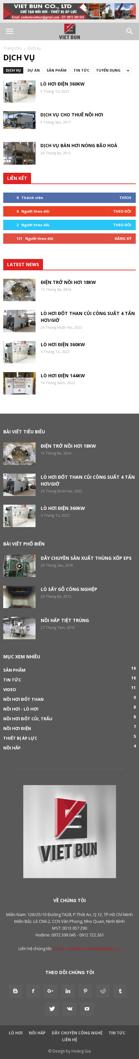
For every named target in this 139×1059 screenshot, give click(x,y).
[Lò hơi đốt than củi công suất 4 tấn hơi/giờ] (19, 321)
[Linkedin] (67, 991)
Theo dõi (122, 211)
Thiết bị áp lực (20, 738)
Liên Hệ (69, 1039)
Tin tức (81, 70)
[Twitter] (52, 1009)
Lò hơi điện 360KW (62, 84)
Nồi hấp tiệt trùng (65, 620)
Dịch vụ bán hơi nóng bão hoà (78, 145)
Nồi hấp (12, 748)
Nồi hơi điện (17, 728)
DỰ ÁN (33, 70)
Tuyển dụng (108, 70)
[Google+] (50, 991)
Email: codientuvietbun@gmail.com (87, 948)
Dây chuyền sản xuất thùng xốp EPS (86, 558)
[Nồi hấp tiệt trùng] (19, 628)
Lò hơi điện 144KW (63, 375)
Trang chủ (12, 48)
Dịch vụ (13, 70)
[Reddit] (102, 991)
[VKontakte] (69, 1009)
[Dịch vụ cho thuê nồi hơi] (19, 120)
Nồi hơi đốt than (23, 699)
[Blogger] (15, 991)
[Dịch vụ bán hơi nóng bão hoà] (19, 153)
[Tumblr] (120, 991)
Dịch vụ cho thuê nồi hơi (71, 115)
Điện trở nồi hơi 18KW (68, 282)
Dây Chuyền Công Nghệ (77, 1033)
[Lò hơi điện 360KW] (19, 91)
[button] (130, 31)
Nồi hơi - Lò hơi (20, 709)
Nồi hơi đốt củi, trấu (27, 719)
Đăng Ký (123, 238)
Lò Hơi (16, 1033)
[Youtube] (86, 1009)
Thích (125, 197)
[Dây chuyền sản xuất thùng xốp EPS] (19, 566)
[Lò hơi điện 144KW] (19, 383)
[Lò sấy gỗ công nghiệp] (19, 597)
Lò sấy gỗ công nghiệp (69, 589)
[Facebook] (33, 991)
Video (9, 689)
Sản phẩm (57, 70)
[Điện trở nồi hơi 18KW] (19, 290)
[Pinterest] (85, 991)
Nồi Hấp (37, 1033)
